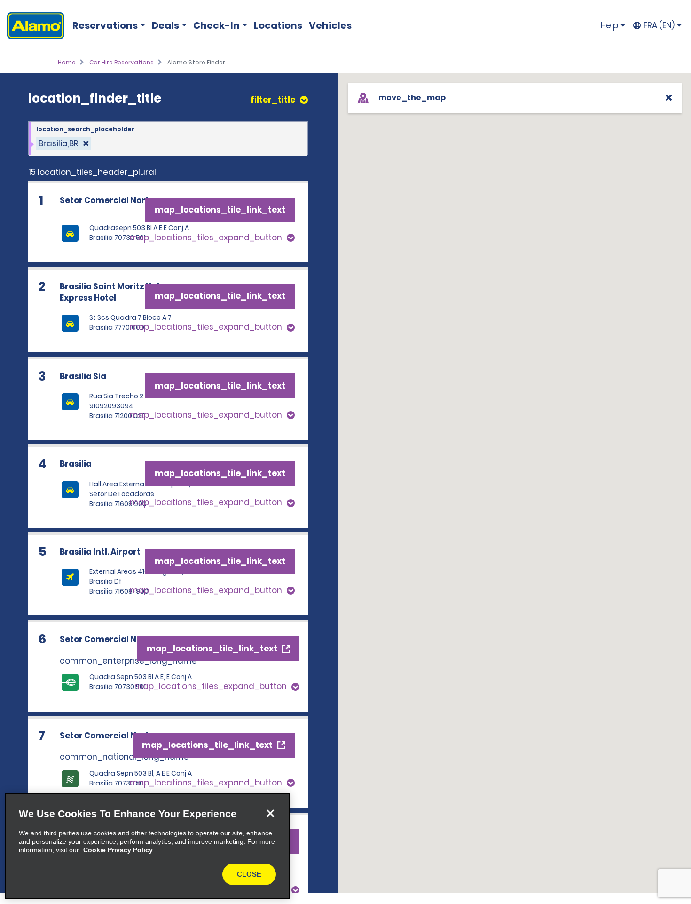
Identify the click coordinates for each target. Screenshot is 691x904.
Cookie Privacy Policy (118, 850)
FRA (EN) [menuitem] (659, 25)
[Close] (270, 813)
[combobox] (168, 139)
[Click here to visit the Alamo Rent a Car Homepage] (32, 25)
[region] (147, 846)
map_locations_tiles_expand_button (206, 237)
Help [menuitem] (609, 25)
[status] (63, 143)
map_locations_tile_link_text (220, 209)
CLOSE (249, 874)
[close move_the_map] (669, 97)
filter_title (273, 100)
